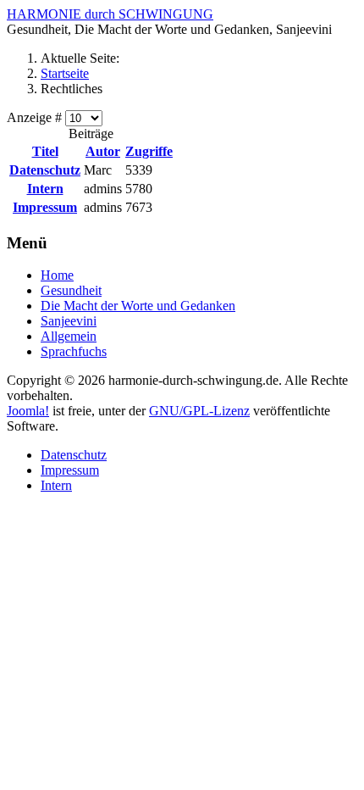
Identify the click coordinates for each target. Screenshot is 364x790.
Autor (102, 151)
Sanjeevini (69, 321)
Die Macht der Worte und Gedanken (138, 305)
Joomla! (28, 410)
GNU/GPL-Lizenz (199, 410)
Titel (45, 151)
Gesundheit (71, 290)
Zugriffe (149, 151)
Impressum (45, 207)
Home (57, 275)
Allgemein (69, 336)
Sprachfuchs (74, 351)
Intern (45, 188)
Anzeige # (36, 117)
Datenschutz (44, 170)
